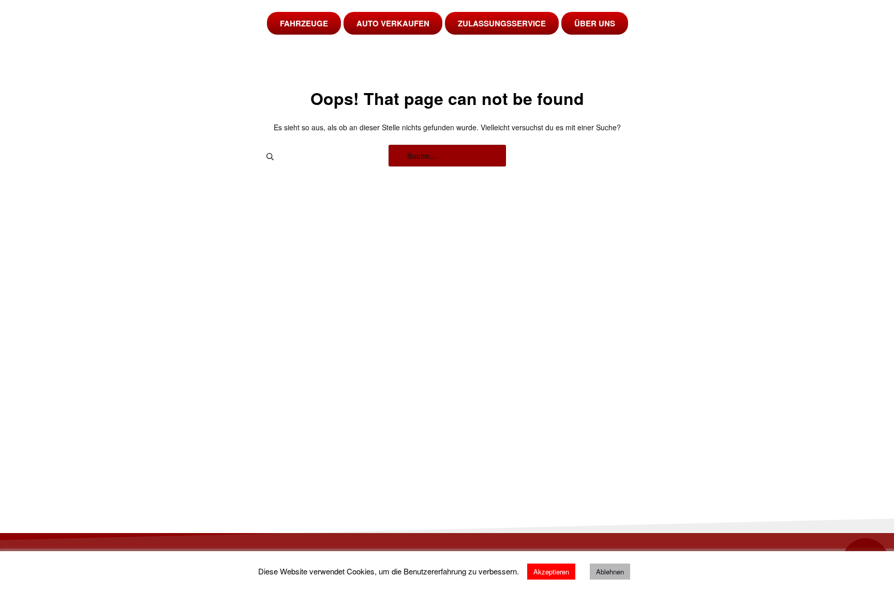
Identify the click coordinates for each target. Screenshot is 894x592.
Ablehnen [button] (610, 571)
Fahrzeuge (304, 23)
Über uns (594, 23)
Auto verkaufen (392, 23)
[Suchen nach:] (447, 155)
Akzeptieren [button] (551, 571)
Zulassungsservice (502, 23)
